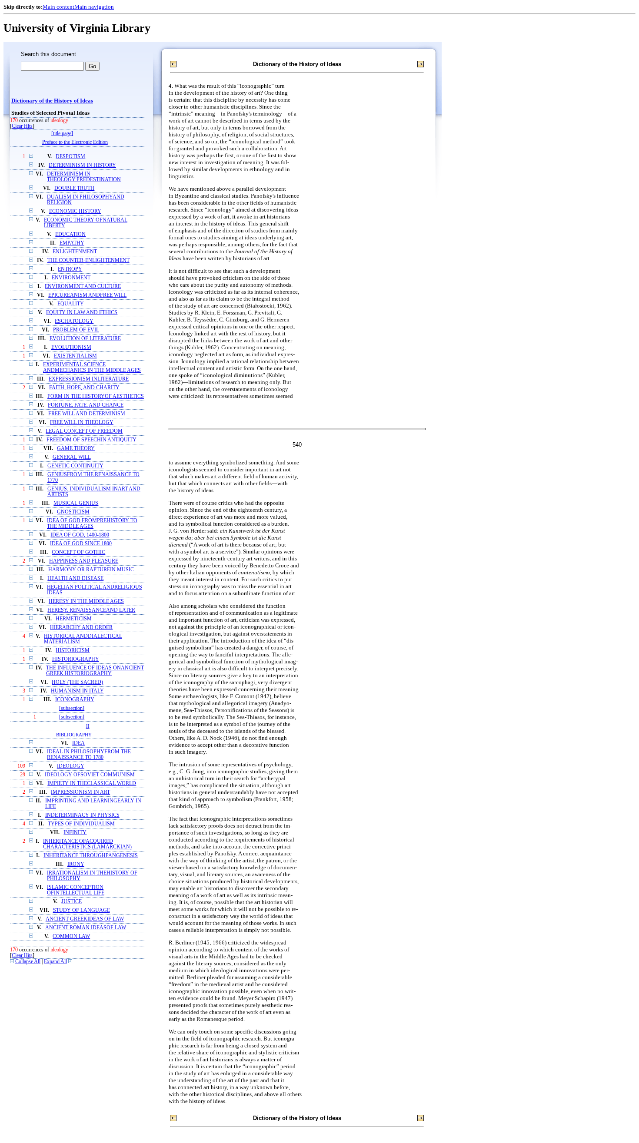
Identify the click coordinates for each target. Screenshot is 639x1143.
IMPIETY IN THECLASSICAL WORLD (91, 783)
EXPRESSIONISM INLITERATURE (89, 379)
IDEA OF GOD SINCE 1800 (81, 544)
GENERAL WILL (72, 457)
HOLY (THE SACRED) (77, 682)
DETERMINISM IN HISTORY (82, 165)
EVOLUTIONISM (71, 347)
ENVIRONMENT (71, 278)
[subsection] (71, 708)
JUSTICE (71, 901)
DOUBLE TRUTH (74, 188)
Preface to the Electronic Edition (75, 142)
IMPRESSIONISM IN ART (80, 792)
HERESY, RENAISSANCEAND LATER (91, 610)
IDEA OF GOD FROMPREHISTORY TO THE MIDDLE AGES (92, 523)
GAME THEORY (76, 448)
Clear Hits (22, 126)
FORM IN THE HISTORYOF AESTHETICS (95, 396)
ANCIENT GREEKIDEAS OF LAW (85, 919)
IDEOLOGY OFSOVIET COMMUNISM (90, 775)
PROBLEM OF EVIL (76, 330)
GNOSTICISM (73, 512)
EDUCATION (70, 234)
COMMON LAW (71, 936)
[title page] (62, 133)
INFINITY (75, 832)
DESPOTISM (70, 156)
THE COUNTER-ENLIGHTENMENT (88, 260)
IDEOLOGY (70, 766)
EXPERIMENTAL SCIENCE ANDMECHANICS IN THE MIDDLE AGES (92, 367)
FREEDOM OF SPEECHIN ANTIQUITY (91, 440)
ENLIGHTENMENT (75, 252)
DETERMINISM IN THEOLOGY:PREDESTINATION (84, 176)
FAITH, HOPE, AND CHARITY (84, 388)
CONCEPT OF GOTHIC (78, 552)
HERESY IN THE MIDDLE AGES (86, 601)
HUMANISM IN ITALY (77, 691)
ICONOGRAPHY (74, 699)
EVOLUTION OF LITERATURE (85, 338)
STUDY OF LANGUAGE (81, 910)
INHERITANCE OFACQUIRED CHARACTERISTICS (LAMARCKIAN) (87, 844)
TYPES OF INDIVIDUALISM (81, 824)
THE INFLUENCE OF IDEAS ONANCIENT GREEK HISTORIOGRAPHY (95, 670)
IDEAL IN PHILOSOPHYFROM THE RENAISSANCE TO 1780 (89, 754)
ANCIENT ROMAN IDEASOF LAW (85, 928)
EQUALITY (70, 304)
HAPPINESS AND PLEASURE (83, 561)
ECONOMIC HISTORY (75, 211)
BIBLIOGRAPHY (74, 734)
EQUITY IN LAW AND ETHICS (81, 312)
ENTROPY (70, 269)
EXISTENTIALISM (75, 356)
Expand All (55, 961)
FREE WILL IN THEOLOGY (81, 422)
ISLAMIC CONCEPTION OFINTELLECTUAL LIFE (75, 890)
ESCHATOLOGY (74, 321)
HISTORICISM (73, 650)
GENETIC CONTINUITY (75, 466)
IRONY (75, 864)
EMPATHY (72, 243)
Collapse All (27, 961)
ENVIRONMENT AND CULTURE (83, 286)
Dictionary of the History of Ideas (52, 101)
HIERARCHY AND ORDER (81, 627)
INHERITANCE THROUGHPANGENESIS (90, 855)
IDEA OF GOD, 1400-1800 (79, 535)
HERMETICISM (74, 619)
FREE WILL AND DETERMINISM (86, 414)
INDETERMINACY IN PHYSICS (82, 815)
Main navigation (94, 6)
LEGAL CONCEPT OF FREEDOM (84, 431)
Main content (58, 6)
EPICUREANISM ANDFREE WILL (87, 295)
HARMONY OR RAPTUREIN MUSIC (91, 570)
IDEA (78, 743)
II (88, 726)
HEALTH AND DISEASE (75, 578)
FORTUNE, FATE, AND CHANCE (85, 405)
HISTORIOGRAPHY (75, 659)
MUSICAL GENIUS (75, 503)
